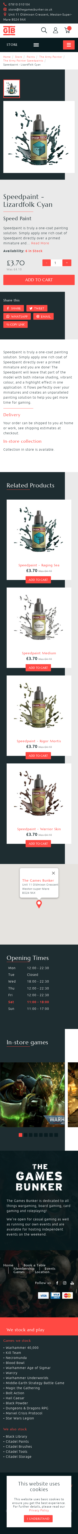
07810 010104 (19, 4)
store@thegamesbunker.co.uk (30, 9)
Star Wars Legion (20, 1418)
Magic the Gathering (23, 1388)
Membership (24, 1268)
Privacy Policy (39, 1510)
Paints (31, 56)
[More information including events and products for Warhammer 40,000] (32, 1094)
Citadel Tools (16, 1451)
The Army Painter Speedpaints (23, 60)
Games (19, 1272)
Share (15, 308)
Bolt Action (15, 1393)
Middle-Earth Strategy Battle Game (35, 1383)
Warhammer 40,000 (22, 1347)
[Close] (53, 873)
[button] (20, 1135)
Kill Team (13, 1353)
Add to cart (39, 280)
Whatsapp (19, 316)
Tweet (38, 308)
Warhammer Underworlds (27, 1378)
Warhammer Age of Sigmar (28, 1368)
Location (42, 1272)
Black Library (16, 1436)
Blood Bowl (15, 1363)
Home (7, 56)
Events (50, 1268)
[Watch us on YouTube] (73, 1283)
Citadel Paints (17, 1441)
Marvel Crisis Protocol (24, 1413)
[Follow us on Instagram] (65, 1283)
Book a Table (35, 1265)
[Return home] (16, 30)
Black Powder (17, 1403)
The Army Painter (50, 56)
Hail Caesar (15, 1398)
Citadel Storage (19, 1456)
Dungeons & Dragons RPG (27, 1408)
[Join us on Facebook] (58, 1283)
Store (18, 56)
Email (45, 316)
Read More (40, 243)
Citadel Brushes (19, 1446)
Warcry (11, 1373)
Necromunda (16, 1358)
